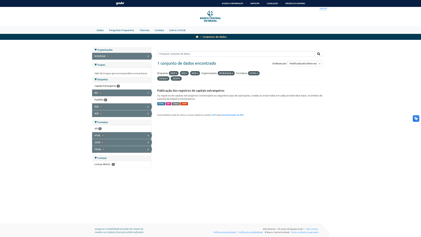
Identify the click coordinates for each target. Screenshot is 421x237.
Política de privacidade (224, 232)
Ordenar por (279, 63)
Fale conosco (312, 229)
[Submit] (318, 54)
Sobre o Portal (177, 30)
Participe (255, 3)
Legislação (272, 3)
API (168, 104)
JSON (184, 104)
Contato (159, 30)
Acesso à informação (232, 3)
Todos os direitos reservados (304, 232)
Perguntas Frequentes (121, 30)
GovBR (120, 3)
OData (176, 104)
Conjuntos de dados (214, 36)
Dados (100, 30)
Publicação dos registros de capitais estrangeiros (190, 90)
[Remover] (176, 73)
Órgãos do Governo (295, 3)
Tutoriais (144, 30)
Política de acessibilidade (251, 232)
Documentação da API (232, 115)
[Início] (197, 36)
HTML (161, 104)
